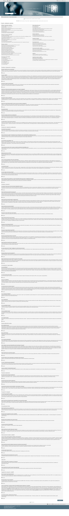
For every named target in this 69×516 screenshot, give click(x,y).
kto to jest (16, 487)
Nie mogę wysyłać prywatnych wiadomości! (38, 34)
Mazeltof (10, 507)
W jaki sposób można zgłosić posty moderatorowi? (8, 52)
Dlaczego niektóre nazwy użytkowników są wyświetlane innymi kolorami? (42, 30)
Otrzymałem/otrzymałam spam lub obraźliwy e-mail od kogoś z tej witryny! (42, 36)
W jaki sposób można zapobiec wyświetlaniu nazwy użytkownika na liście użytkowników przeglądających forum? (16, 36)
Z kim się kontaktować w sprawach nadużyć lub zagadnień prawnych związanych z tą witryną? (45, 59)
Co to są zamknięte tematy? (5, 63)
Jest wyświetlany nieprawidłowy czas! (6, 37)
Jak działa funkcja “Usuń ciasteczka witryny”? (7, 32)
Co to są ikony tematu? (4, 64)
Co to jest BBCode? (4, 57)
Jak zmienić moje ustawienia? (5, 35)
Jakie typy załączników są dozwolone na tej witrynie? (39, 54)
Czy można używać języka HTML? (6, 58)
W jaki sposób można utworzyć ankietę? (6, 47)
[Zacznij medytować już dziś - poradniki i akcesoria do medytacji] (32, 18)
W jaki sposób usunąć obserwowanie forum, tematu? (39, 51)
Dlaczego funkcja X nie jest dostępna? (38, 58)
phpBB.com (3, 155)
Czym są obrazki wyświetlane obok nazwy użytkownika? (8, 39)
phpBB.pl (54, 154)
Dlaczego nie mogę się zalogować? (6, 29)
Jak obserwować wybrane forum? (37, 50)
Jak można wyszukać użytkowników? (38, 45)
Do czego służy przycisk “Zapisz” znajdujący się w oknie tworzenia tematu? (11, 53)
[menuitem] (8, 1)
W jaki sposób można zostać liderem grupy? (38, 29)
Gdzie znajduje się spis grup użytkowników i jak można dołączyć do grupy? (42, 28)
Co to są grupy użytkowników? (37, 27)
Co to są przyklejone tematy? (5, 62)
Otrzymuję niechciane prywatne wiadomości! (38, 35)
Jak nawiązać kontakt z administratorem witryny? (39, 60)
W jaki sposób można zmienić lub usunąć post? (7, 45)
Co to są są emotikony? (4, 59)
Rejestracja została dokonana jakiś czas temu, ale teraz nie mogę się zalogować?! (12, 30)
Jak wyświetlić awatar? (4, 40)
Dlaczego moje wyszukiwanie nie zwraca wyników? (39, 43)
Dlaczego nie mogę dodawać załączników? (7, 50)
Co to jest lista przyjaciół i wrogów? (37, 39)
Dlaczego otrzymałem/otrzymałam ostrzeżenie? (7, 51)
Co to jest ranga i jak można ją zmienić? (6, 41)
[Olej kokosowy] (32, 502)
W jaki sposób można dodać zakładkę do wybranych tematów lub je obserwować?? (43, 49)
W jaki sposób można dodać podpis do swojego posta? (8, 46)
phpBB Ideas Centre (48, 480)
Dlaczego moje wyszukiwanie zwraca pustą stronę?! (39, 44)
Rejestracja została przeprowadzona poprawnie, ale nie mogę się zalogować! (11, 28)
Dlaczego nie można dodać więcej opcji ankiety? (7, 48)
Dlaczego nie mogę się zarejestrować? (6, 27)
